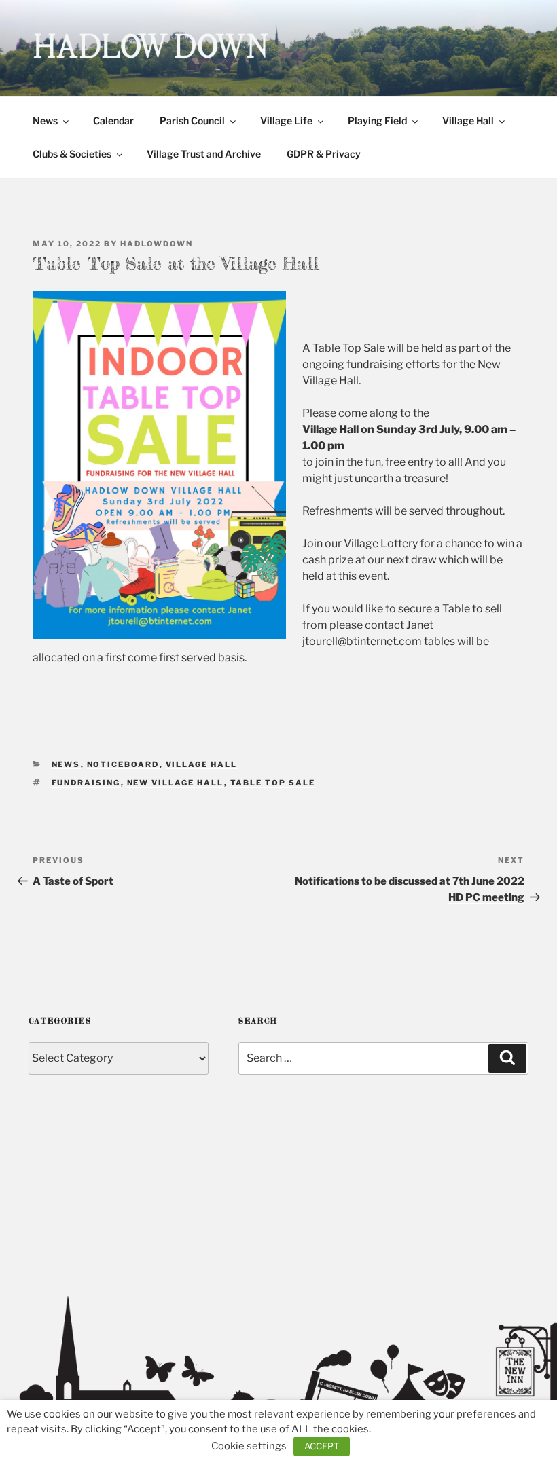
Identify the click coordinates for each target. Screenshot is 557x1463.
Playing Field (377, 120)
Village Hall (468, 120)
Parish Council (192, 120)
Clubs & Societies (72, 154)
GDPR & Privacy (324, 154)
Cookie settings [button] (249, 1446)
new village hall (175, 783)
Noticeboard (123, 764)
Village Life (286, 120)
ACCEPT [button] (321, 1446)
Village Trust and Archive (204, 154)
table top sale (273, 783)
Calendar (113, 120)
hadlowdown (156, 243)
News (45, 120)
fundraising (86, 783)
